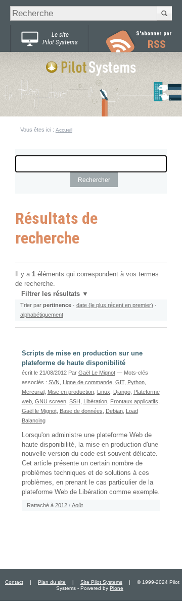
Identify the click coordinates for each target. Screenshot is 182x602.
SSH (74, 401)
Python (136, 382)
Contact (14, 582)
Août (77, 505)
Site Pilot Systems (101, 582)
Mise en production (71, 392)
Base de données (81, 411)
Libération (95, 401)
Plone (116, 588)
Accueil (64, 130)
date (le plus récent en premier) (114, 305)
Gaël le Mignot (39, 411)
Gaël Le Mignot (96, 373)
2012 (61, 505)
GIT (119, 382)
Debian (114, 411)
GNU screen (50, 401)
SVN (54, 382)
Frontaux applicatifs (134, 401)
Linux (103, 392)
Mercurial (33, 392)
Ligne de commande (87, 382)
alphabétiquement (41, 315)
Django (121, 392)
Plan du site (52, 582)
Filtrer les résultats (50, 293)
